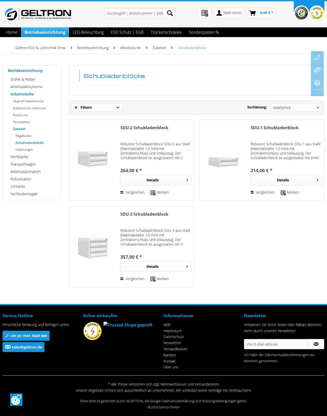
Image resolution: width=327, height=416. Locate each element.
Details (153, 180)
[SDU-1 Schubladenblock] (224, 160)
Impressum (173, 330)
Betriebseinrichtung (25, 70)
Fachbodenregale (24, 193)
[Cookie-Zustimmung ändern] (16, 399)
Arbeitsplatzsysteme (26, 86)
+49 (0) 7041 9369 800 (28, 335)
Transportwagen (23, 164)
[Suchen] (170, 13)
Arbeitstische (22, 94)
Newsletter (172, 342)
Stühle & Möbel (22, 79)
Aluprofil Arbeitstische (28, 101)
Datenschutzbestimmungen (287, 354)
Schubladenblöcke (30, 142)
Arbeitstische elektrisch (29, 108)
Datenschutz (174, 336)
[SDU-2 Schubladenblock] (93, 160)
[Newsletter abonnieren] (316, 344)
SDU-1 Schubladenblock (275, 127)
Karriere (170, 355)
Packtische (20, 115)
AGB (167, 324)
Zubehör (19, 129)
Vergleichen (134, 192)
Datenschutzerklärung (177, 401)
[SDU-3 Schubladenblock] (93, 247)
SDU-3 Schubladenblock (144, 214)
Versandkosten (176, 348)
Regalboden (24, 136)
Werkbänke (19, 156)
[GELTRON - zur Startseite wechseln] (38, 14)
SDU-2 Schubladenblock (144, 127)
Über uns (171, 367)
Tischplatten (21, 122)
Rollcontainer (20, 179)
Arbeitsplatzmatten (25, 171)
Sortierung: (257, 107)
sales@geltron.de (26, 347)
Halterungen (24, 149)
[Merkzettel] (205, 13)
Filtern (85, 107)
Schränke (17, 186)
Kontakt (170, 361)
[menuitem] (139, 13)
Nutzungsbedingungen (219, 401)
